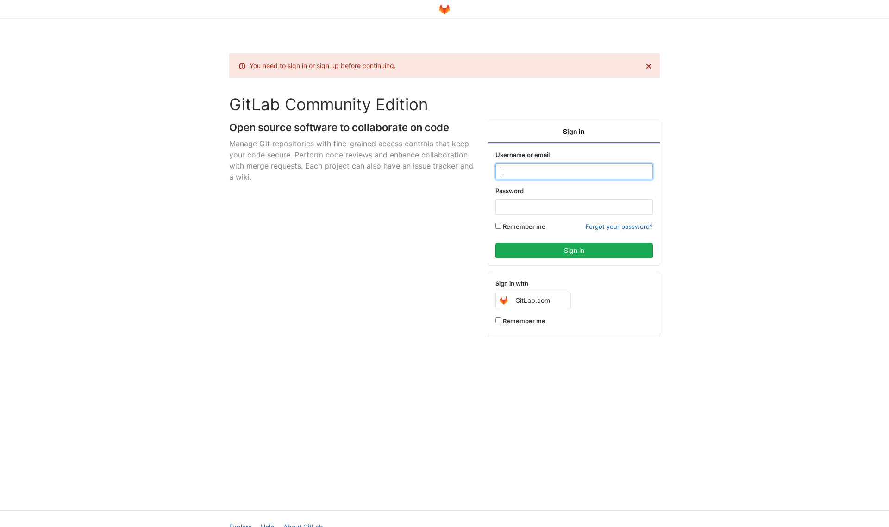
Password (509, 190)
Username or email (522, 154)
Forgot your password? (619, 226)
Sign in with (511, 283)
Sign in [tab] (574, 131)
